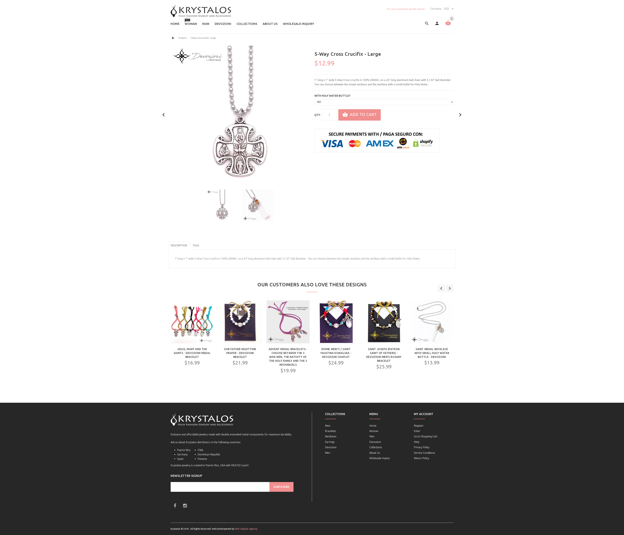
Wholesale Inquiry (379, 458)
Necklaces (330, 436)
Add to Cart (363, 114)
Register (419, 425)
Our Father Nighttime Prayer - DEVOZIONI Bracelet (240, 353)
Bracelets (330, 431)
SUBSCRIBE (281, 486)
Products (183, 38)
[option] (222, 205)
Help (416, 441)
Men (327, 452)
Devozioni (330, 447)
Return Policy (421, 458)
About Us (374, 452)
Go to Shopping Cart (425, 436)
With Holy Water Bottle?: (332, 95)
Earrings (330, 441)
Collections (375, 447)
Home (372, 425)
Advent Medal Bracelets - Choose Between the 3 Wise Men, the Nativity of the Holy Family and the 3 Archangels (288, 357)
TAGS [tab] (196, 245)
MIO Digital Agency (246, 528)
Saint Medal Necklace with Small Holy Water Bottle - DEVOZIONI (432, 353)
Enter (417, 431)
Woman (373, 431)
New (327, 425)
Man (371, 436)
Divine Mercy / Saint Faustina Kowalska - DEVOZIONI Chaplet (336, 353)
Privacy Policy (421, 447)
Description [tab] (179, 245)
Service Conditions (424, 452)
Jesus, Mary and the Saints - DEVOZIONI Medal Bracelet (192, 353)
